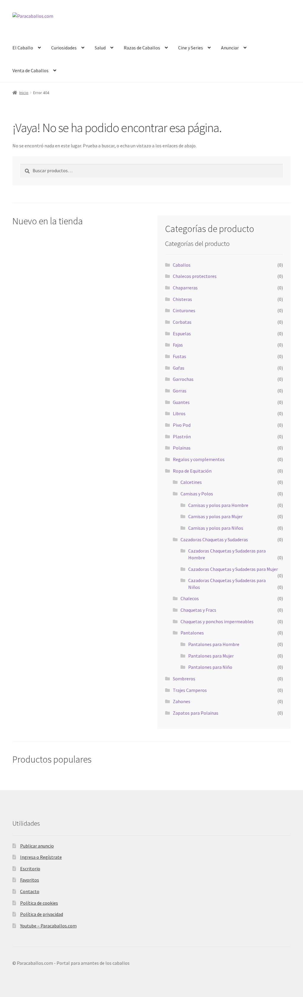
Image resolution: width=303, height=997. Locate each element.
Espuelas (182, 333)
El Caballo (22, 48)
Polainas (182, 448)
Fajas (178, 345)
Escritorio (30, 869)
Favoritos (29, 880)
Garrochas (183, 379)
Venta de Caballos (30, 70)
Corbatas (182, 322)
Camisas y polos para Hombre (218, 505)
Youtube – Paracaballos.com (48, 926)
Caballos (182, 265)
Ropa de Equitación (192, 471)
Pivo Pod (182, 425)
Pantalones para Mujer (211, 656)
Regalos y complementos (199, 459)
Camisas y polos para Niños (215, 528)
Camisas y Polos (196, 494)
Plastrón (182, 436)
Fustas (179, 356)
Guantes (181, 402)
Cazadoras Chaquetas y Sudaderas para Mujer (233, 569)
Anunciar (230, 48)
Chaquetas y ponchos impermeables (217, 621)
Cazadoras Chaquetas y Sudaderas (214, 539)
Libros (179, 413)
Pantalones (192, 633)
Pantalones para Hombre (213, 644)
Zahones (181, 701)
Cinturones (184, 310)
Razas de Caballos (142, 48)
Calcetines (191, 482)
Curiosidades (64, 48)
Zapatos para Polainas (195, 713)
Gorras (179, 391)
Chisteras (182, 299)
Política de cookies (39, 903)
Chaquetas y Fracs (198, 610)
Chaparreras (185, 288)
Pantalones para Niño (210, 667)
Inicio (23, 92)
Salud (100, 48)
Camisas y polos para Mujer (215, 516)
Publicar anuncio (37, 846)
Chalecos (189, 598)
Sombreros (184, 679)
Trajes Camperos (190, 690)
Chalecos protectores (195, 276)
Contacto (29, 891)
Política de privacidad (41, 914)
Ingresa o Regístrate (41, 857)
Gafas (178, 368)
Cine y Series (190, 48)
